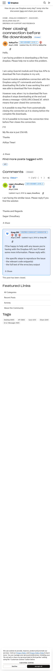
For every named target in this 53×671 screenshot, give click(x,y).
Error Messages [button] (11, 323)
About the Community (13, 308)
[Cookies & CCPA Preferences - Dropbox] (26, 658)
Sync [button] (32, 320)
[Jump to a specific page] (48, 178)
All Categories (10, 292)
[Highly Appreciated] (19, 235)
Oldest (13, 178)
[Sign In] (49, 3)
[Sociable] (16, 235)
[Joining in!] (13, 187)
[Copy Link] (10, 49)
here (22, 11)
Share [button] (44, 320)
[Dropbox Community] (13, 3)
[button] (5, 43)
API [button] (5, 164)
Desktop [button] (9, 320)
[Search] (44, 3)
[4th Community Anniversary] (40, 42)
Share (6, 154)
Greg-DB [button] (15, 232)
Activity (7, 303)
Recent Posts (9, 297)
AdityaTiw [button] (13, 42)
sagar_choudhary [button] (16, 184)
